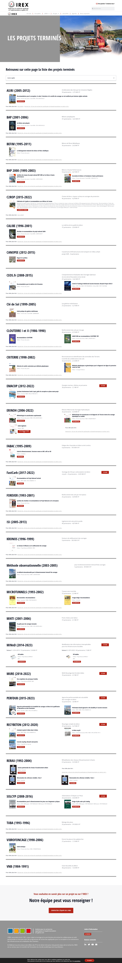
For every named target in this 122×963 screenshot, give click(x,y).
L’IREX (46, 14)
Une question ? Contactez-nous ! (106, 4)
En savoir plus (21, 101)
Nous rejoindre (85, 14)
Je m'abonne (87, 934)
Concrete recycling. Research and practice (27, 742)
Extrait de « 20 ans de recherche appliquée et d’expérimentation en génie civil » (47, 106)
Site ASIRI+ (20, 106)
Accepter (89, 960)
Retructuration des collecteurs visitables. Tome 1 (29, 778)
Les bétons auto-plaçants (23, 123)
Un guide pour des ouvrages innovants (27, 624)
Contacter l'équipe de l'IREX (61, 910)
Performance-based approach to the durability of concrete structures (89, 707)
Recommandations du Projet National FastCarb (29, 478)
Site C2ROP (21, 215)
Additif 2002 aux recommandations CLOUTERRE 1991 (85, 336)
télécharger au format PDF (24, 431)
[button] (113, 78)
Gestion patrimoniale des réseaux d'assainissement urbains (33, 768)
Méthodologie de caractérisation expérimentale (29, 416)
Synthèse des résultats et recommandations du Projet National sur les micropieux (38, 501)
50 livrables (76, 654)
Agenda (74, 14)
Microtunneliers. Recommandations (26, 598)
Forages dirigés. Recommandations (81, 598)
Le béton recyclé (76, 730)
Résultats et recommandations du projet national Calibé (31, 231)
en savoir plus (21, 420)
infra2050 (65, 14)
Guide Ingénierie (22, 426)
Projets (55, 14)
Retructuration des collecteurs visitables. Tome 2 (81, 778)
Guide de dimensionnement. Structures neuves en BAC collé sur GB (34, 451)
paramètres (77, 961)
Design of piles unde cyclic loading (81, 801)
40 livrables (21, 654)
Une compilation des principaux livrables (27, 679)
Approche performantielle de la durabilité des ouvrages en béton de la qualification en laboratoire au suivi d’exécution (38, 707)
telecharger (72, 783)
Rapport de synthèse (22, 258)
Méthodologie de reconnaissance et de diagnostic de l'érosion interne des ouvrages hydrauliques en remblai (93, 415)
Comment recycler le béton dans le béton (27, 730)
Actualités (38, 14)
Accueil (29, 14)
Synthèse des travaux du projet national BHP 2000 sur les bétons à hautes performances (36, 176)
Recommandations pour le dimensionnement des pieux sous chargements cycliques (38, 801)
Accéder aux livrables (22, 210)
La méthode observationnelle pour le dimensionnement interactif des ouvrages (37, 572)
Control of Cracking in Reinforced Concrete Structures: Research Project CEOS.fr (92, 284)
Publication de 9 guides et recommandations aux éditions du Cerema (34, 201)
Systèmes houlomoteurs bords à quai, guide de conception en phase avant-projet (38, 391)
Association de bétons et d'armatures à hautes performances (87, 176)
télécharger (20, 456)
